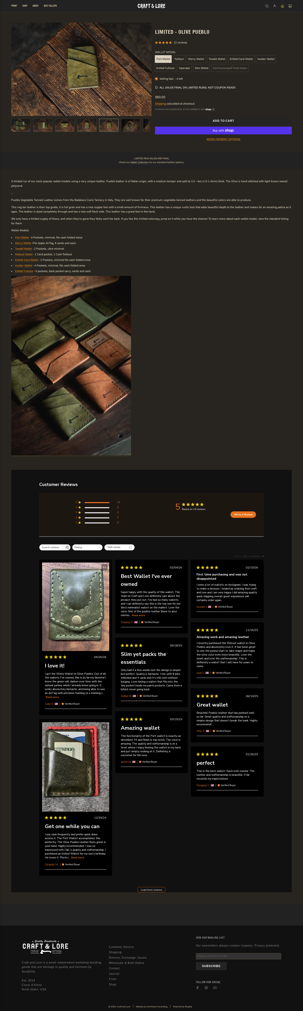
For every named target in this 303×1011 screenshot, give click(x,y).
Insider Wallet (265, 59)
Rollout (179, 59)
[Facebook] (197, 988)
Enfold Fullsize (165, 68)
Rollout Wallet (23, 254)
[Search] (267, 6)
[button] (14, 69)
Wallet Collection (139, 162)
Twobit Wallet (217, 59)
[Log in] (274, 6)
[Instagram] (206, 988)
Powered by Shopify (182, 1006)
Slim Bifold (201, 68)
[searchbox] (51, 547)
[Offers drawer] (282, 6)
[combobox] (87, 547)
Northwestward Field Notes (230, 68)
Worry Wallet (196, 59)
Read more (52, 697)
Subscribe (211, 966)
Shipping (160, 103)
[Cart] (290, 6)
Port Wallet (163, 59)
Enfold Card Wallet (241, 59)
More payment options (223, 139)
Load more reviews (151, 890)
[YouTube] (215, 988)
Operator (184, 68)
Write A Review (243, 514)
